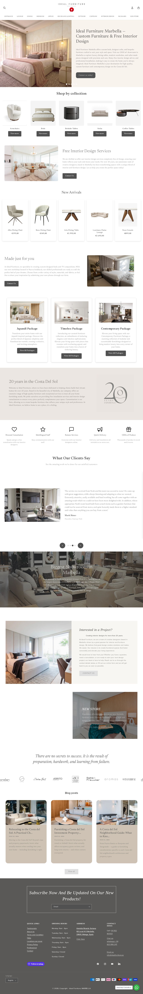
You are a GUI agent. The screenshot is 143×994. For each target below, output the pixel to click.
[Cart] (138, 8)
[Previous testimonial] (62, 545)
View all (71, 871)
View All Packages (27, 350)
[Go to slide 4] (74, 84)
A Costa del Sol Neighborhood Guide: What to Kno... (116, 833)
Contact (30, 951)
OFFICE (51, 16)
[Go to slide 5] (76, 84)
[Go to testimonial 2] (70, 545)
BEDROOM (40, 16)
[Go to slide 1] (66, 84)
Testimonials (32, 928)
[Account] (132, 8)
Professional (32, 948)
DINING (30, 16)
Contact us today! (14, 67)
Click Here (81, 939)
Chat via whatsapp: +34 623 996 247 (112, 941)
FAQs (29, 938)
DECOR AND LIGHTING (66, 16)
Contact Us (69, 176)
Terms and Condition (35, 935)
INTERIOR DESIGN (107, 16)
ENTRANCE (8, 16)
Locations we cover (34, 941)
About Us (31, 932)
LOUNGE (20, 16)
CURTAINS (93, 16)
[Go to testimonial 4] (75, 545)
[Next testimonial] (80, 545)
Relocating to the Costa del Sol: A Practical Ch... (24, 831)
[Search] (4, 8)
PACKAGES (122, 16)
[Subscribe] (89, 906)
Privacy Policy (32, 944)
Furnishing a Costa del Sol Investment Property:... (69, 831)
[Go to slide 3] (71, 84)
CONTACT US (88, 673)
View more (15, 133)
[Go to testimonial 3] (72, 545)
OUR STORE (134, 16)
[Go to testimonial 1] (68, 545)
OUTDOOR (81, 16)
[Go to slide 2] (69, 84)
